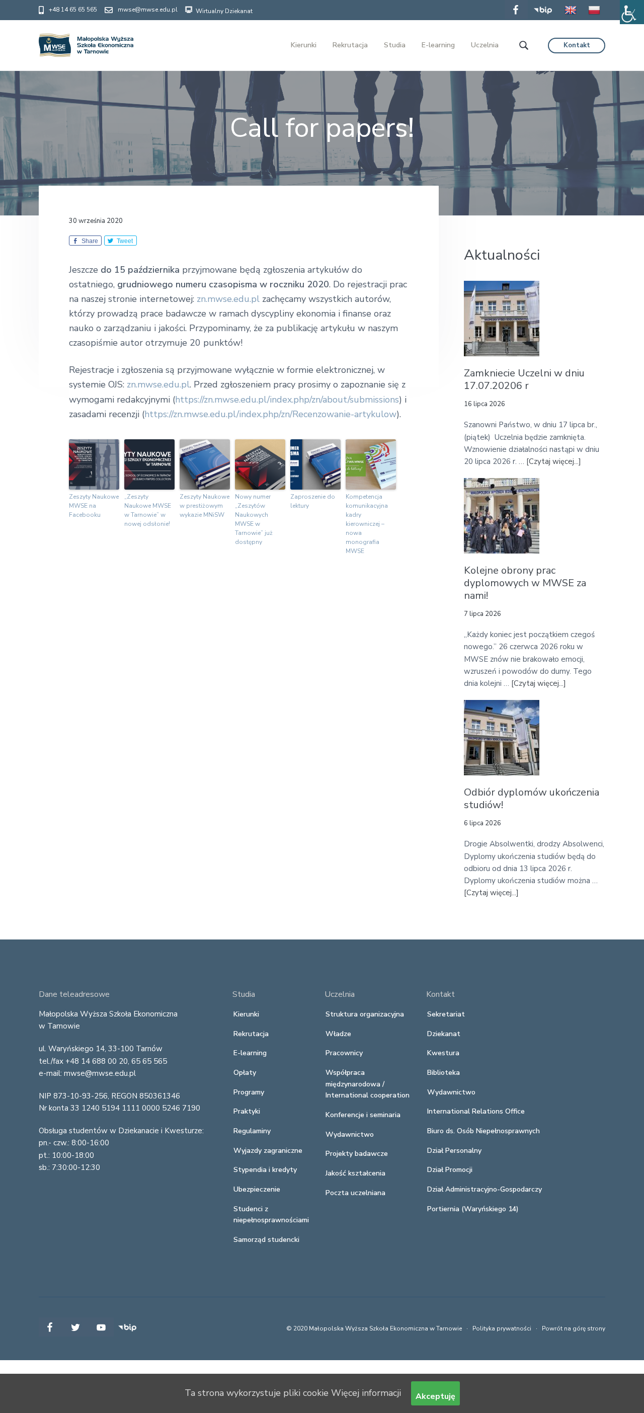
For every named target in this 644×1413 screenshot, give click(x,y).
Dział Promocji (449, 1169)
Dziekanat (443, 1034)
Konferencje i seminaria (363, 1115)
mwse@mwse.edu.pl (148, 10)
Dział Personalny (454, 1150)
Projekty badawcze (357, 1153)
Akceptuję (435, 1396)
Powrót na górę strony (573, 1328)
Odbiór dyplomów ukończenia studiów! (531, 799)
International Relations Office (476, 1111)
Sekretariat (446, 1014)
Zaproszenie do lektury (312, 501)
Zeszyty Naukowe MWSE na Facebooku (94, 506)
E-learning (250, 1053)
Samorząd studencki (266, 1239)
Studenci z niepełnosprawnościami (271, 1214)
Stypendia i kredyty (265, 1169)
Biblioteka (443, 1072)
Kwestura (443, 1053)
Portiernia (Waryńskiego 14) (473, 1209)
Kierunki (246, 1014)
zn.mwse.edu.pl (228, 299)
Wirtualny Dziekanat (223, 11)
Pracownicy (344, 1053)
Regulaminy (252, 1131)
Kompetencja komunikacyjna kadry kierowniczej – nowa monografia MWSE (367, 524)
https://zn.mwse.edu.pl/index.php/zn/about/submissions (287, 400)
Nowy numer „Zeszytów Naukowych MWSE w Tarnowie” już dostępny (254, 519)
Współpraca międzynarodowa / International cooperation (368, 1084)
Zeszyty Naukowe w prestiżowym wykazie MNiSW (204, 506)
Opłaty (244, 1072)
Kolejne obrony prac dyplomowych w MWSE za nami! (525, 583)
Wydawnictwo (350, 1134)
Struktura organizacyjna (365, 1014)
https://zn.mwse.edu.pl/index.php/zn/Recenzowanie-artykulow (270, 414)
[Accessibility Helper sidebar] (632, 12)
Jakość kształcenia (355, 1173)
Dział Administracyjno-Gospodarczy (484, 1189)
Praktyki (246, 1111)
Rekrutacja (251, 1034)
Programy (248, 1092)
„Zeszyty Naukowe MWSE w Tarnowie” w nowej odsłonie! (147, 510)
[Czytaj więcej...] (553, 461)
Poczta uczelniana (355, 1193)
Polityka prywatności (501, 1328)
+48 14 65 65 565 (73, 10)
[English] (570, 17)
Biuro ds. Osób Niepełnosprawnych (483, 1131)
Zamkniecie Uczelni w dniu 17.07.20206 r (524, 379)
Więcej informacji (366, 1393)
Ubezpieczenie (256, 1189)
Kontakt (577, 45)
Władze (338, 1034)
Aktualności (502, 255)
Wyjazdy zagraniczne (267, 1150)
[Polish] (594, 17)
